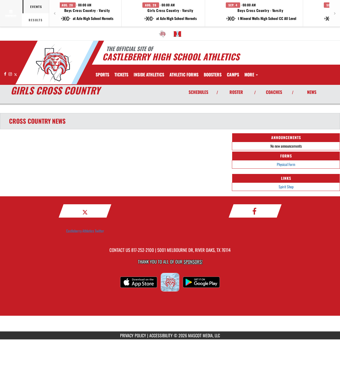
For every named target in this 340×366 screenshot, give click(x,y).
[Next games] (334, 13)
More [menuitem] (249, 74)
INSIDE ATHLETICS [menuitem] (149, 74)
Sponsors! (193, 261)
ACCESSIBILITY (161, 335)
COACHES (274, 92)
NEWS (311, 92)
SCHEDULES (198, 92)
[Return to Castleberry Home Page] (54, 63)
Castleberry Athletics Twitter (85, 231)
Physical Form (286, 164)
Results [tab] (36, 20)
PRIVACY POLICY (133, 335)
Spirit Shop (286, 186)
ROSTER (236, 92)
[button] (87, 13)
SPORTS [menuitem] (102, 74)
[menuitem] (162, 33)
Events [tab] (36, 7)
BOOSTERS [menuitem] (213, 74)
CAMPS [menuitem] (233, 74)
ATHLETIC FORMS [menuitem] (183, 74)
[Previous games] (54, 13)
